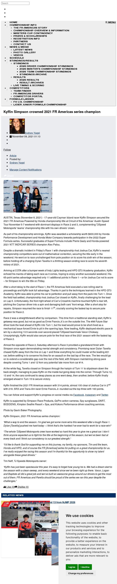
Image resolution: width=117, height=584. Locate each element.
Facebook (78, 394)
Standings (21, 63)
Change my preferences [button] (80, 573)
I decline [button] (85, 567)
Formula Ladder (22, 99)
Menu (111, 22)
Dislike (23, 487)
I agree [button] (71, 567)
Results (19, 77)
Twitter (104, 394)
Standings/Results (24, 60)
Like (10, 487)
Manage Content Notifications (26, 169)
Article (13, 155)
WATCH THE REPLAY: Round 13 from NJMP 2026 (46, 502)
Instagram (90, 394)
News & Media (19, 47)
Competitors (19, 88)
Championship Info (23, 25)
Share (10, 175)
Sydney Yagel (32, 133)
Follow (7, 149)
